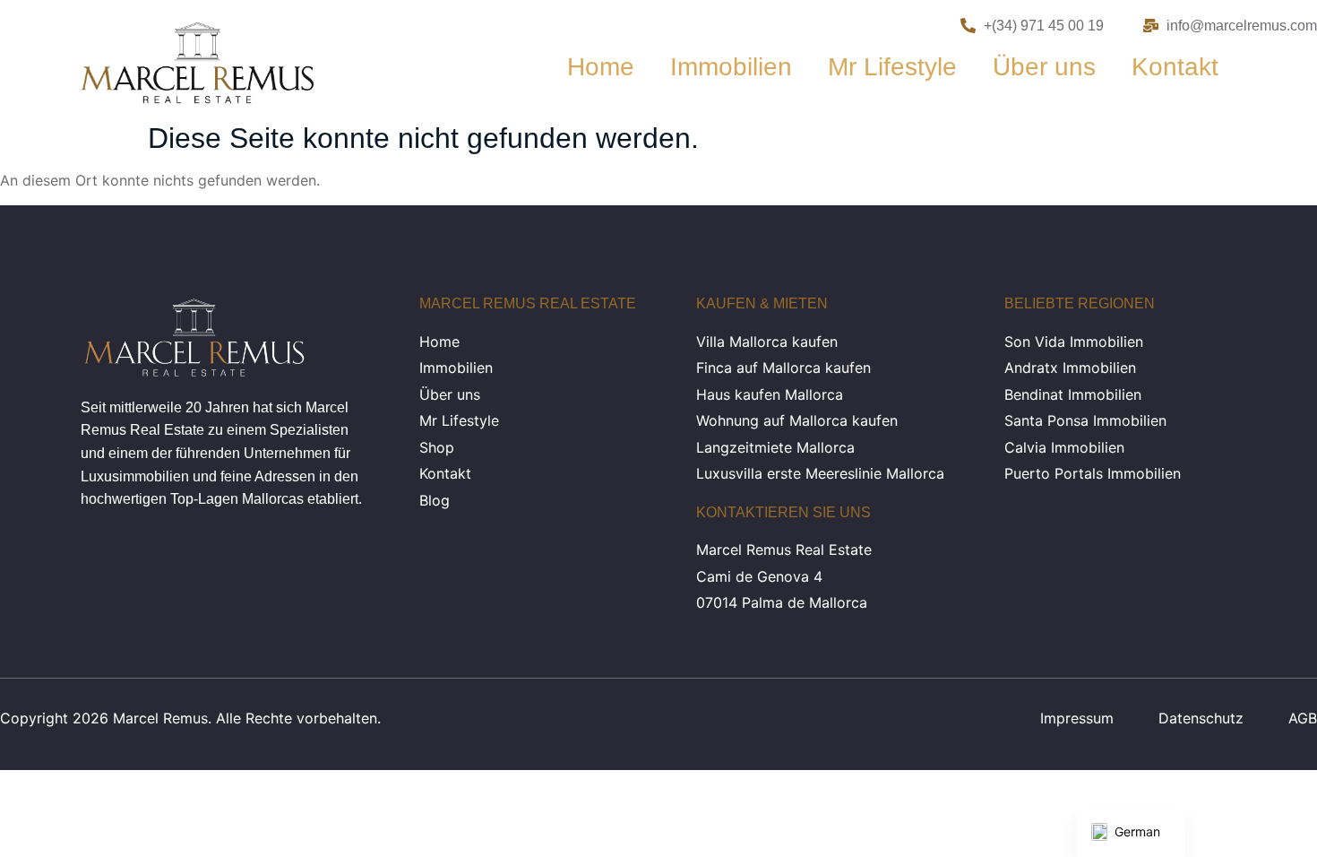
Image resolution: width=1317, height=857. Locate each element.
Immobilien (731, 67)
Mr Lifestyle (892, 67)
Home (600, 67)
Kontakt (1175, 67)
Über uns (1044, 67)
